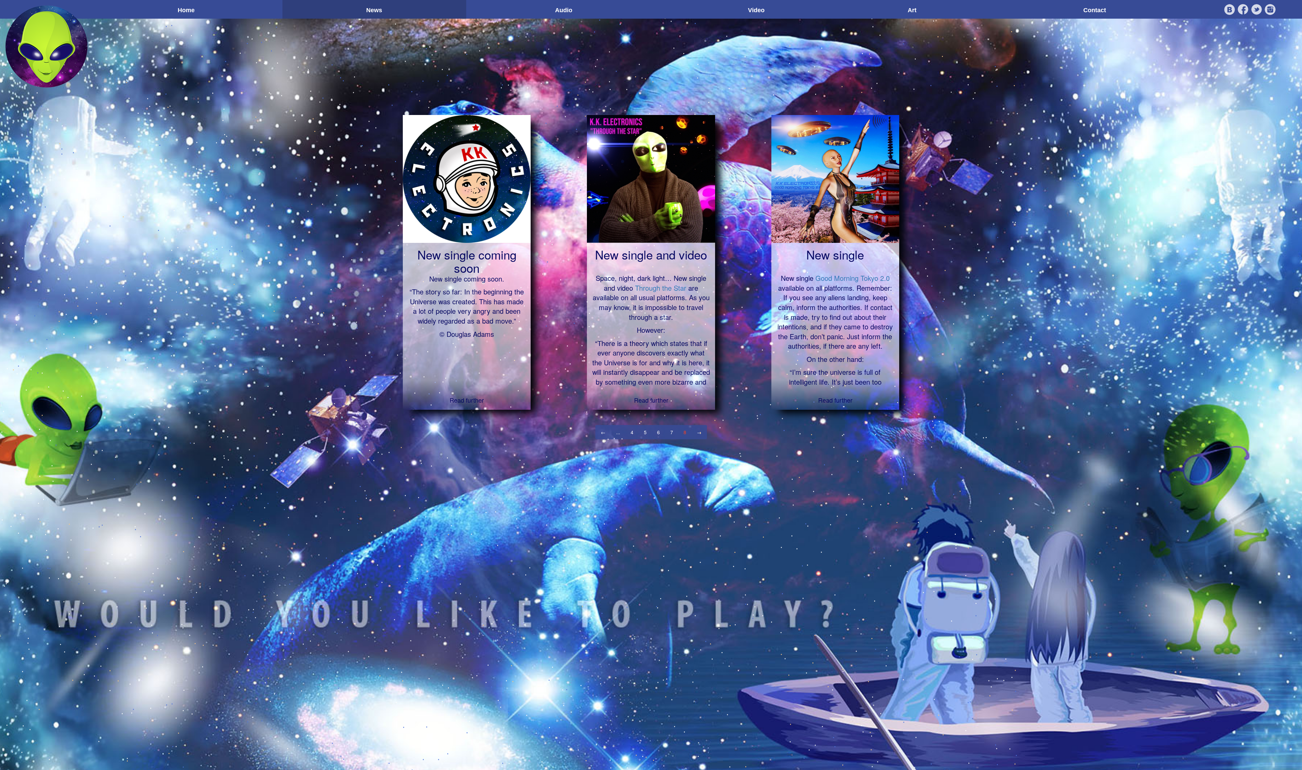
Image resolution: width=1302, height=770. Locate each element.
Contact (1094, 10)
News (374, 10)
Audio (563, 10)
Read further (467, 400)
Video (756, 10)
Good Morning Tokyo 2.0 (852, 278)
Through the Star (660, 288)
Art (912, 10)
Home (186, 10)
